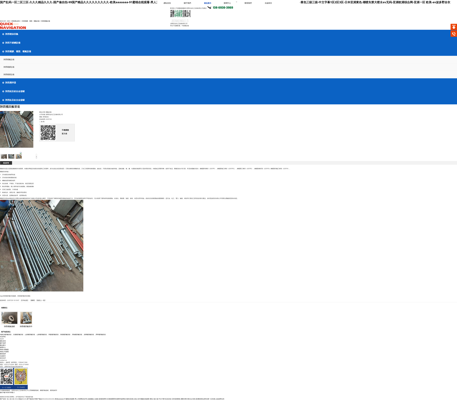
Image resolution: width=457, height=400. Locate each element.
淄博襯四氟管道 (89, 334)
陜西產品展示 (16, 21)
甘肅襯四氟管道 (18, 334)
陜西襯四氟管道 (65, 334)
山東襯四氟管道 (42, 334)
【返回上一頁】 (41, 300)
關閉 (32, 300)
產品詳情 (6, 163)
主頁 (8, 21)
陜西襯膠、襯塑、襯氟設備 (30, 21)
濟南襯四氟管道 (77, 334)
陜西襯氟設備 (45, 21)
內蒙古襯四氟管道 (5, 334)
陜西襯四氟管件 (26, 326)
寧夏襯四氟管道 (54, 334)
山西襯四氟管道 (30, 334)
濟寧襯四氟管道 (101, 334)
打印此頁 (24, 300)
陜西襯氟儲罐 (9, 326)
